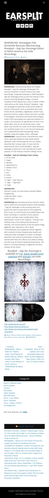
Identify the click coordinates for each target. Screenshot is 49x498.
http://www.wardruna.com (14, 324)
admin (24, 57)
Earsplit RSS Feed (25, 426)
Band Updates (26, 335)
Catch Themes (31, 494)
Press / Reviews (20, 337)
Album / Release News (13, 335)
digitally (27, 256)
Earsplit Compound (25, 491)
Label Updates (36, 335)
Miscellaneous (9, 337)
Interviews (8, 390)
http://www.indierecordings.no (16, 327)
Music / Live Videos (11, 398)
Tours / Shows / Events (13, 403)
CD (21, 253)
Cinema (7, 388)
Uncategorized (9, 405)
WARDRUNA (32, 337)
